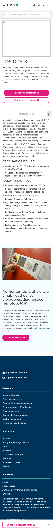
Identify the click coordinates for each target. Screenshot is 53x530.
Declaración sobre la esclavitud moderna (22, 499)
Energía (6, 494)
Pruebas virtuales (11, 462)
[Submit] (5, 14)
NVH (4, 446)
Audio (5, 482)
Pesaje (5, 466)
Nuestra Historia (10, 395)
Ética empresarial (11, 411)
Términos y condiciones (14, 423)
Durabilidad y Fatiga (12, 454)
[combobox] (26, 14)
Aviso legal (7, 502)
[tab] (26, 175)
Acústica (6, 438)
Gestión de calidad (11, 419)
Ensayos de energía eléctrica (16, 442)
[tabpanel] (26, 179)
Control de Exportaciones (15, 415)
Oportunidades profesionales (17, 403)
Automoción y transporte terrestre (19, 490)
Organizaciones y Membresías (17, 407)
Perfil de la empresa (12, 508)
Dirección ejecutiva (12, 399)
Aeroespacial (8, 486)
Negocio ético (37, 505)
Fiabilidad (7, 450)
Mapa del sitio (22, 505)
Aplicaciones (9, 431)
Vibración (7, 458)
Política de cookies (24, 502)
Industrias (7, 475)
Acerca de (7, 388)
